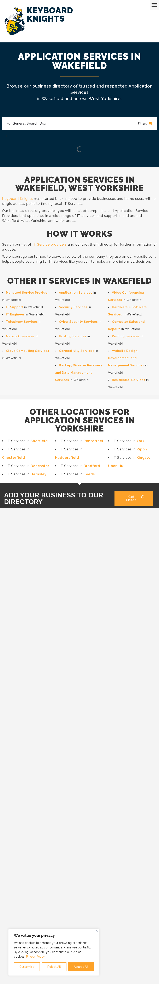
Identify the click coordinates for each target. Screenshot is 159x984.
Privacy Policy (35, 956)
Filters (142, 123)
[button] (154, 5)
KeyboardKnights (50, 14)
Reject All (54, 966)
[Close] (97, 931)
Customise (26, 966)
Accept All (81, 966)
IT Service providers (50, 244)
